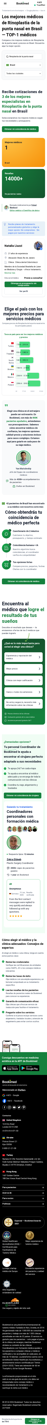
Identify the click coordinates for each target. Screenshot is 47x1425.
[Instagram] (9, 1107)
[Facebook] (4, 1107)
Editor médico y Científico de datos (25, 210)
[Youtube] (14, 1107)
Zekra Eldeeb (14, 859)
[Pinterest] (24, 1107)
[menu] (5, 3)
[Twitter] (19, 1107)
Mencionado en (9, 1090)
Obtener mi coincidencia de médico (35, 1421)
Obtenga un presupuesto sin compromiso (23, 284)
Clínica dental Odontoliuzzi (26, 262)
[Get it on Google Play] (29, 1068)
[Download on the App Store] (10, 1068)
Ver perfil (23, 291)
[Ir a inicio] (22, 3)
